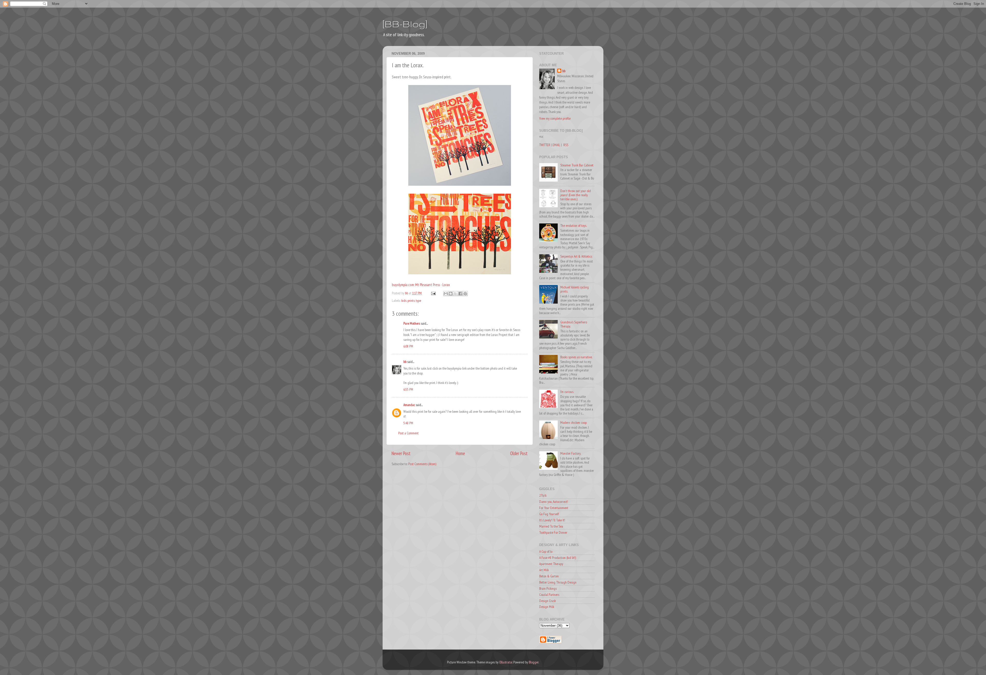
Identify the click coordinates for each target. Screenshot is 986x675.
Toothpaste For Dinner (553, 532)
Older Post (519, 453)
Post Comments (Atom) (422, 464)
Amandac (409, 404)
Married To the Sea (551, 526)
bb (404, 361)
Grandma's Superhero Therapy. (573, 324)
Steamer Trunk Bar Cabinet (576, 165)
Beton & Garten (549, 576)
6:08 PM (408, 346)
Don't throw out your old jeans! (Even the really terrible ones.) (575, 195)
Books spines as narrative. (576, 357)
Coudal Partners (549, 594)
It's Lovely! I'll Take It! (552, 520)
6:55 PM (408, 389)
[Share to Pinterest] (465, 293)
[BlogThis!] (450, 293)
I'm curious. (567, 391)
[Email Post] (433, 293)
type (418, 300)
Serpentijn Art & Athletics (576, 256)
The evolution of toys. (573, 225)
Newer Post (401, 453)
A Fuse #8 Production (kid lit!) (557, 557)
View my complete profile (555, 118)
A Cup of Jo (545, 551)
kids (403, 300)
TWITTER (544, 145)
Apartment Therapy (551, 563)
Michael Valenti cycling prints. (574, 289)
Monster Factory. (570, 453)
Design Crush (547, 600)
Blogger (533, 662)
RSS (565, 145)
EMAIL (556, 145)
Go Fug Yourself (549, 514)
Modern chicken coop (573, 422)
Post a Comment (408, 433)
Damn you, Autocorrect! (553, 501)
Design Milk (546, 606)
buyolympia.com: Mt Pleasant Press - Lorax (421, 284)
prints (411, 300)
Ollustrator (505, 662)
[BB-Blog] (405, 23)
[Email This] (445, 293)
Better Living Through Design (557, 582)
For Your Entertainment (553, 507)
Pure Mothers (411, 323)
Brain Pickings (548, 588)
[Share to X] (455, 293)
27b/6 (542, 495)
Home (460, 453)
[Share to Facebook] (460, 293)
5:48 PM (408, 423)
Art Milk (544, 570)
